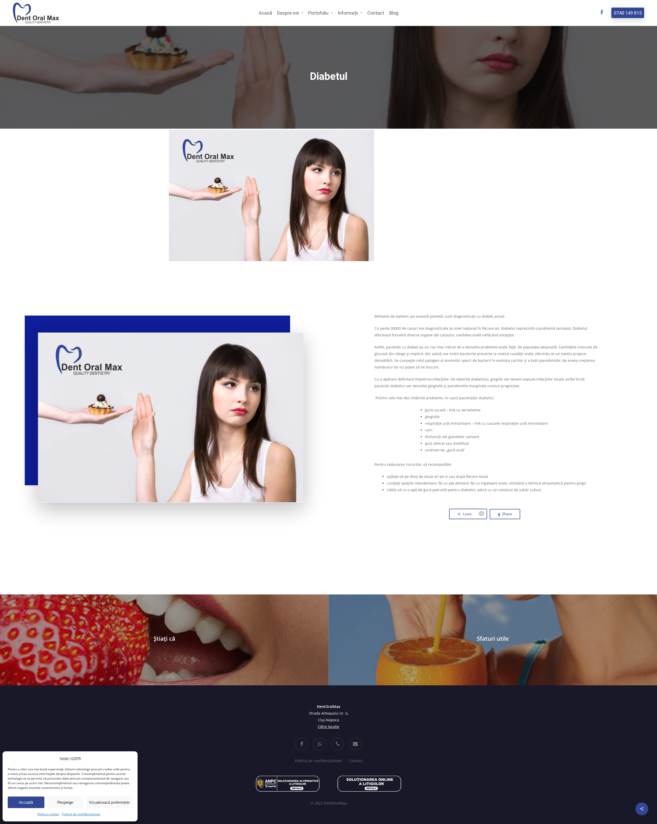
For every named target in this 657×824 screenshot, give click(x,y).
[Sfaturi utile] (492, 639)
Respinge (65, 802)
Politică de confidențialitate (81, 814)
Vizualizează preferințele (109, 802)
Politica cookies (48, 814)
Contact (355, 760)
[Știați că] (164, 639)
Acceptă (26, 802)
